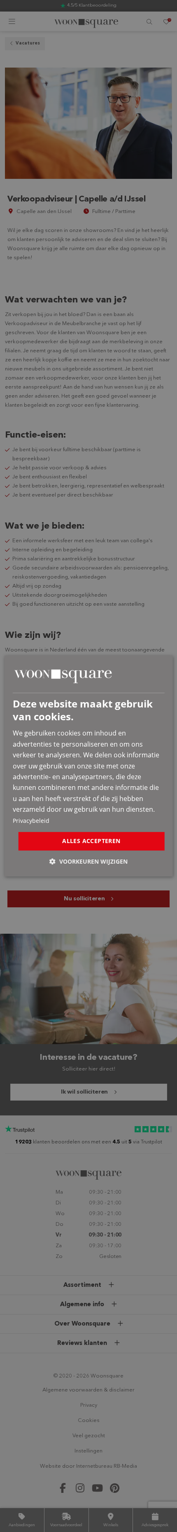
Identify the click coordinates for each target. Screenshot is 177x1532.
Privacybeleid (31, 821)
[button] (88, 861)
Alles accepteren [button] (91, 841)
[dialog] (89, 766)
